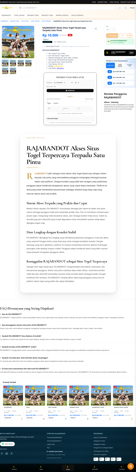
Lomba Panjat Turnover (120, 65)
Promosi (14, 469)
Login (41, 469)
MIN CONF (50, 86)
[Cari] (20, 8)
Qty (107, 26)
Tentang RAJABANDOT (54, 437)
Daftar (68, 469)
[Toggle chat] (131, 466)
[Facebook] (2, 453)
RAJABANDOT (6, 15)
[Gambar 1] (5, 63)
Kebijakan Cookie (99, 444)
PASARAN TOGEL (33, 15)
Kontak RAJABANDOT (54, 441)
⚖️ (125, 8)
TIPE (72, 82)
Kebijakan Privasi (99, 441)
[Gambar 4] (28, 63)
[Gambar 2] (13, 63)
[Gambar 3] (20, 63)
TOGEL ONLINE (114, 2)
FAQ (48, 448)
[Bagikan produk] (96, 29)
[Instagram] (6, 453)
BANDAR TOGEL (103, 2)
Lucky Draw (110, 65)
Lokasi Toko (51, 444)
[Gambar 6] (13, 70)
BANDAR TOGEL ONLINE (128, 2)
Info (131, 53)
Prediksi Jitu (129, 65)
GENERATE (70, 90)
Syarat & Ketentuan (100, 437)
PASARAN (49, 82)
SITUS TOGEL (25, 21)
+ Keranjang (112, 35)
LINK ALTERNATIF (77, 15)
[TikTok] (11, 453)
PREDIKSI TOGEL (47, 15)
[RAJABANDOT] (7, 8)
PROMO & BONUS (62, 15)
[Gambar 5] (5, 70)
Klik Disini (60, 68)
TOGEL (94, 2)
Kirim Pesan (9, 444)
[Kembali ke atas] (131, 461)
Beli (122, 35)
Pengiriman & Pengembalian (103, 448)
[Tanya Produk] (130, 35)
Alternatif (95, 469)
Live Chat (122, 469)
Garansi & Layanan (100, 455)
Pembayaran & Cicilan (101, 451)
